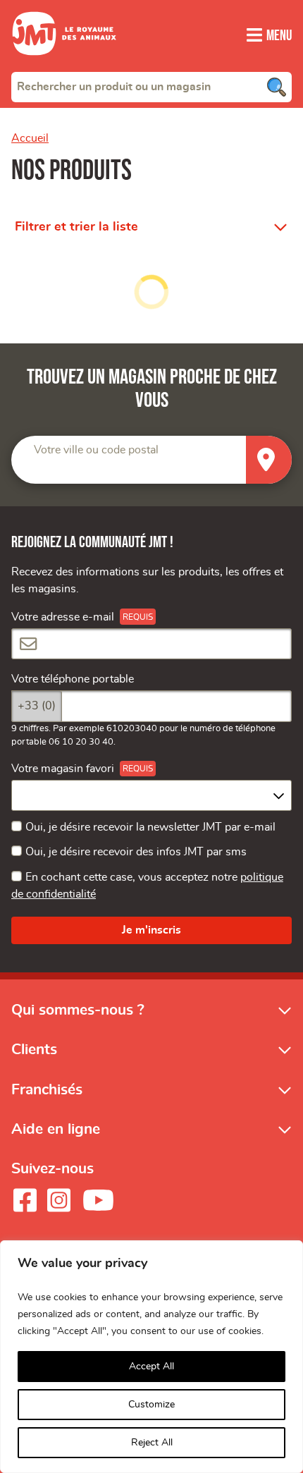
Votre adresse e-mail (62, 617)
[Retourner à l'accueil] (64, 63)
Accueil (30, 138)
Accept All (151, 1366)
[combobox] (151, 87)
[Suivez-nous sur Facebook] (24, 1200)
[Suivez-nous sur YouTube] (99, 1200)
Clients (34, 1049)
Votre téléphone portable (72, 679)
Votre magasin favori (62, 768)
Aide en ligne (55, 1129)
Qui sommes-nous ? (77, 1010)
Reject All (152, 1443)
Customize (151, 1405)
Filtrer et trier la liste (76, 227)
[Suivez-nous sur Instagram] (58, 1200)
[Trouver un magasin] (269, 460)
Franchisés (46, 1089)
